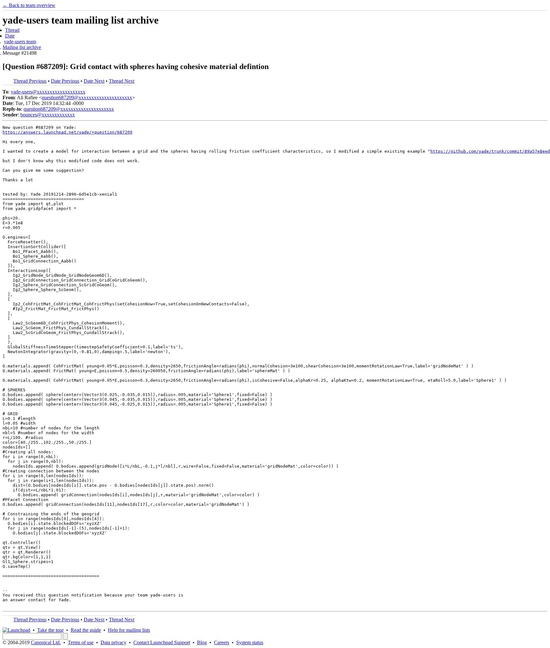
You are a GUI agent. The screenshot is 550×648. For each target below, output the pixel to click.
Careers (221, 642)
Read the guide (86, 630)
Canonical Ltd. (46, 642)
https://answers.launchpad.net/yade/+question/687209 (67, 132)
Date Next (94, 81)
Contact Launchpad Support (161, 642)
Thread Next (121, 81)
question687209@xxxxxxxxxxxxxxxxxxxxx (87, 97)
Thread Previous (29, 81)
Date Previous (65, 81)
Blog (202, 642)
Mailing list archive (22, 47)
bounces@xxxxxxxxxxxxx (47, 114)
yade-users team (20, 41)
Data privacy (113, 642)
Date (10, 35)
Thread (12, 30)
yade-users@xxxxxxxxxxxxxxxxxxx (48, 91)
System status (249, 642)
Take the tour (50, 630)
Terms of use (81, 642)
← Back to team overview (29, 5)
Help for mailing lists (129, 630)
